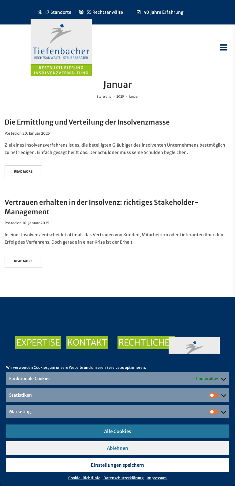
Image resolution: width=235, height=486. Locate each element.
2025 (120, 97)
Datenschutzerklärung (123, 478)
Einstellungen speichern (117, 465)
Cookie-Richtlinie (84, 478)
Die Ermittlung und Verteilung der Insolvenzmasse (87, 122)
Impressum (157, 478)
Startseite (104, 97)
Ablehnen (117, 448)
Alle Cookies (117, 431)
